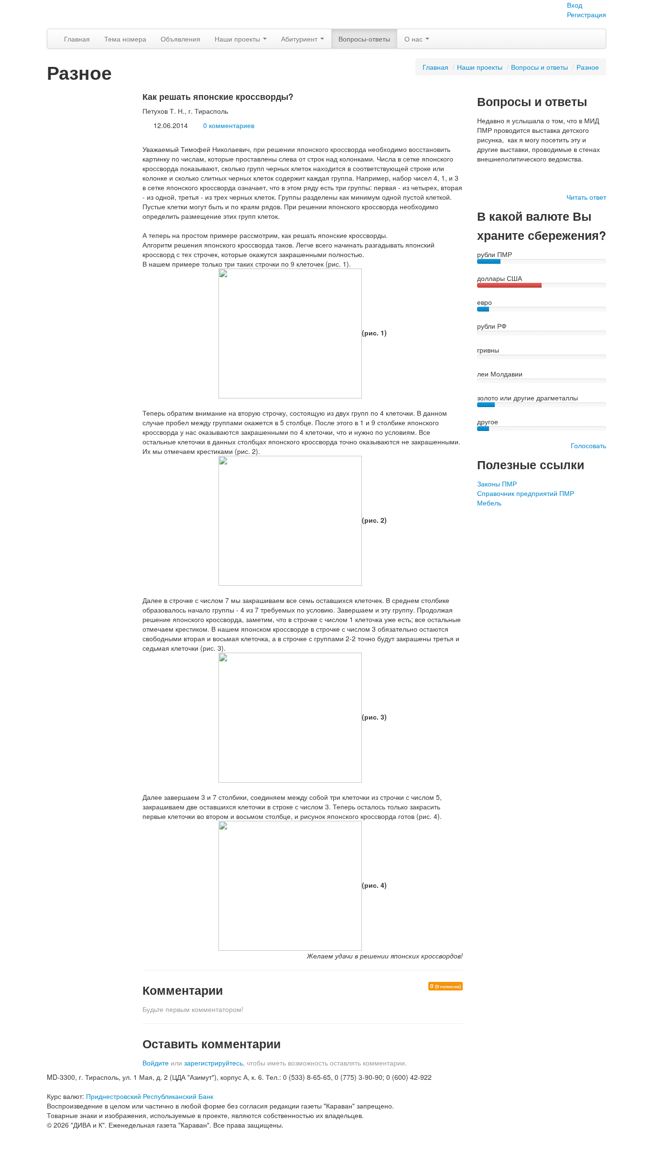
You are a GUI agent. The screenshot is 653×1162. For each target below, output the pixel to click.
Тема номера (125, 38)
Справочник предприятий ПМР (525, 493)
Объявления (180, 38)
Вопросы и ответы (539, 67)
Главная (77, 38)
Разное (588, 67)
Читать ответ (586, 197)
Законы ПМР (497, 483)
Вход (574, 5)
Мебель (489, 502)
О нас (414, 38)
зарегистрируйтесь (213, 1062)
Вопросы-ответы (364, 38)
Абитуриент (300, 38)
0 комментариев (228, 125)
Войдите (155, 1062)
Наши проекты (238, 38)
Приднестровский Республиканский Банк (149, 1096)
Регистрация (586, 14)
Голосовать (588, 445)
